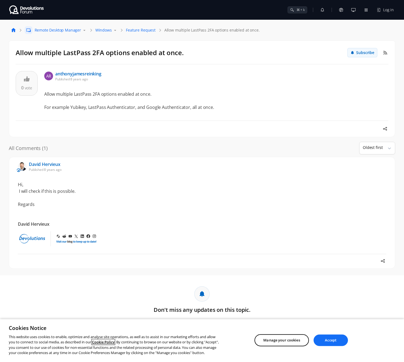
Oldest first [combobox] (373, 147)
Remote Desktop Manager (58, 30)
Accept (330, 340)
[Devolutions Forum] (27, 10)
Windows (103, 30)
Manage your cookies (281, 340)
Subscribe (365, 52)
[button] (387, 148)
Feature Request (141, 30)
